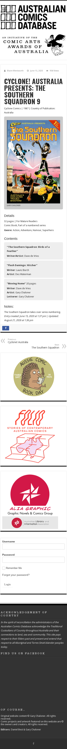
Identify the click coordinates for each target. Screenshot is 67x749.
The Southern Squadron (45, 346)
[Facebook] (33, 743)
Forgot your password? (16, 574)
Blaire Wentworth (15, 71)
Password (8, 554)
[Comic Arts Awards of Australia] (33, 44)
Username (8, 541)
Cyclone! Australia (18, 341)
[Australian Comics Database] (33, 16)
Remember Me (14, 568)
